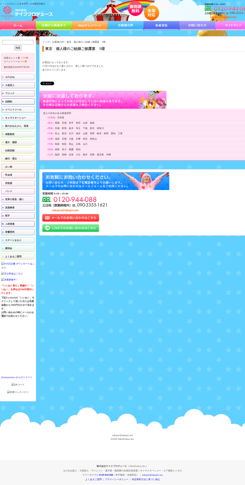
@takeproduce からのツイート (16, 377)
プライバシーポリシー (116, 479)
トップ (45, 42)
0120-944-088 (106, 475)
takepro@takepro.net (223, 16)
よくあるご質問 (13, 256)
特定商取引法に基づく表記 (146, 479)
